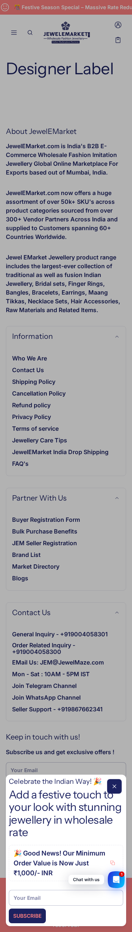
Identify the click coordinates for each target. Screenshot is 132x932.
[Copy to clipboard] (112, 863)
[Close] (114, 786)
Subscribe (27, 916)
